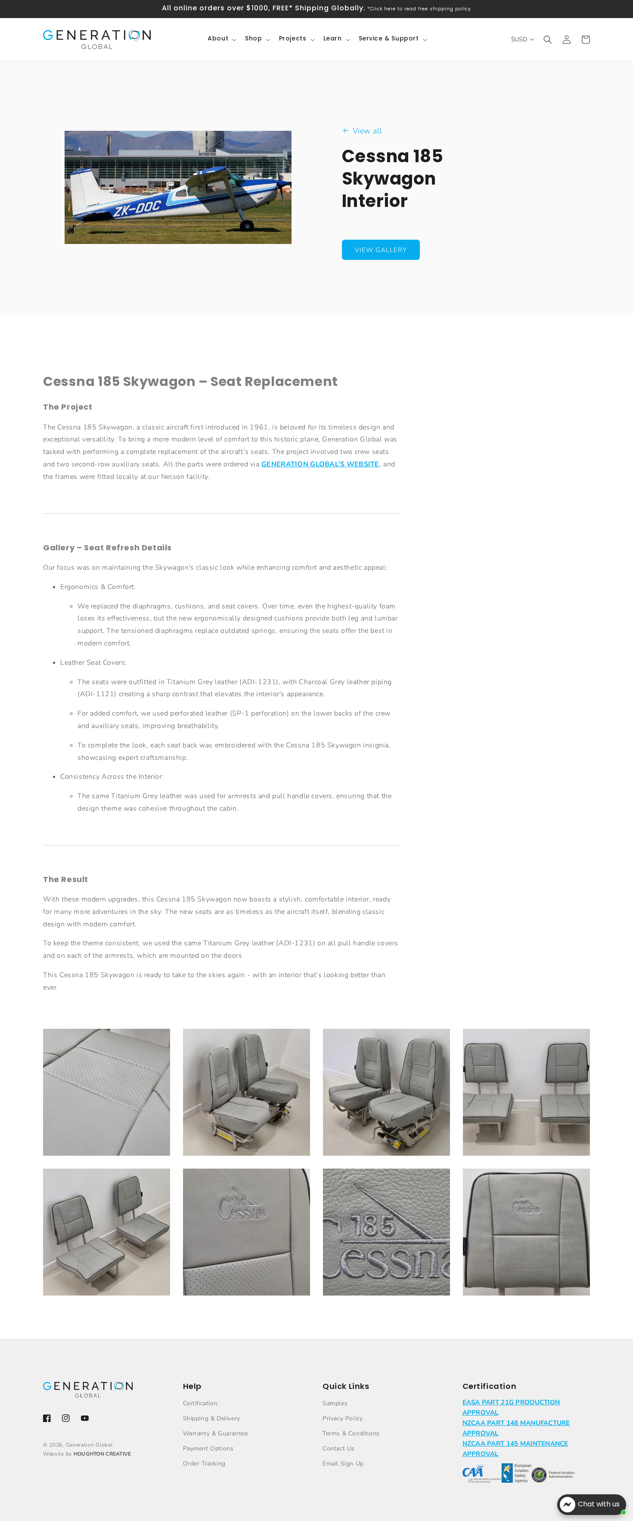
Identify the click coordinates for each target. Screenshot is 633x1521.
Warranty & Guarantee (215, 1433)
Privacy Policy (343, 1418)
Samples (335, 1403)
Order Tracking (204, 1463)
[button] (221, 39)
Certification (200, 1403)
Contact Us (339, 1448)
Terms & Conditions (351, 1433)
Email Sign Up (343, 1463)
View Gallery (381, 250)
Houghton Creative (102, 1453)
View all (367, 131)
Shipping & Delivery (211, 1418)
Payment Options (208, 1448)
